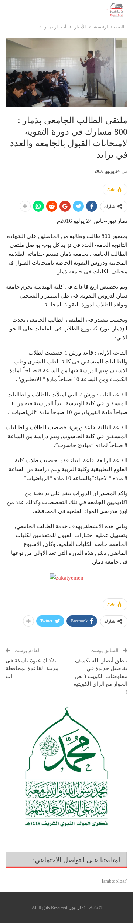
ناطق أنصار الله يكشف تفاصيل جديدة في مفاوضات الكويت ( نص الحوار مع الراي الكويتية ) (100, 676)
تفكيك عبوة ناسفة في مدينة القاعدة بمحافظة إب (32, 668)
